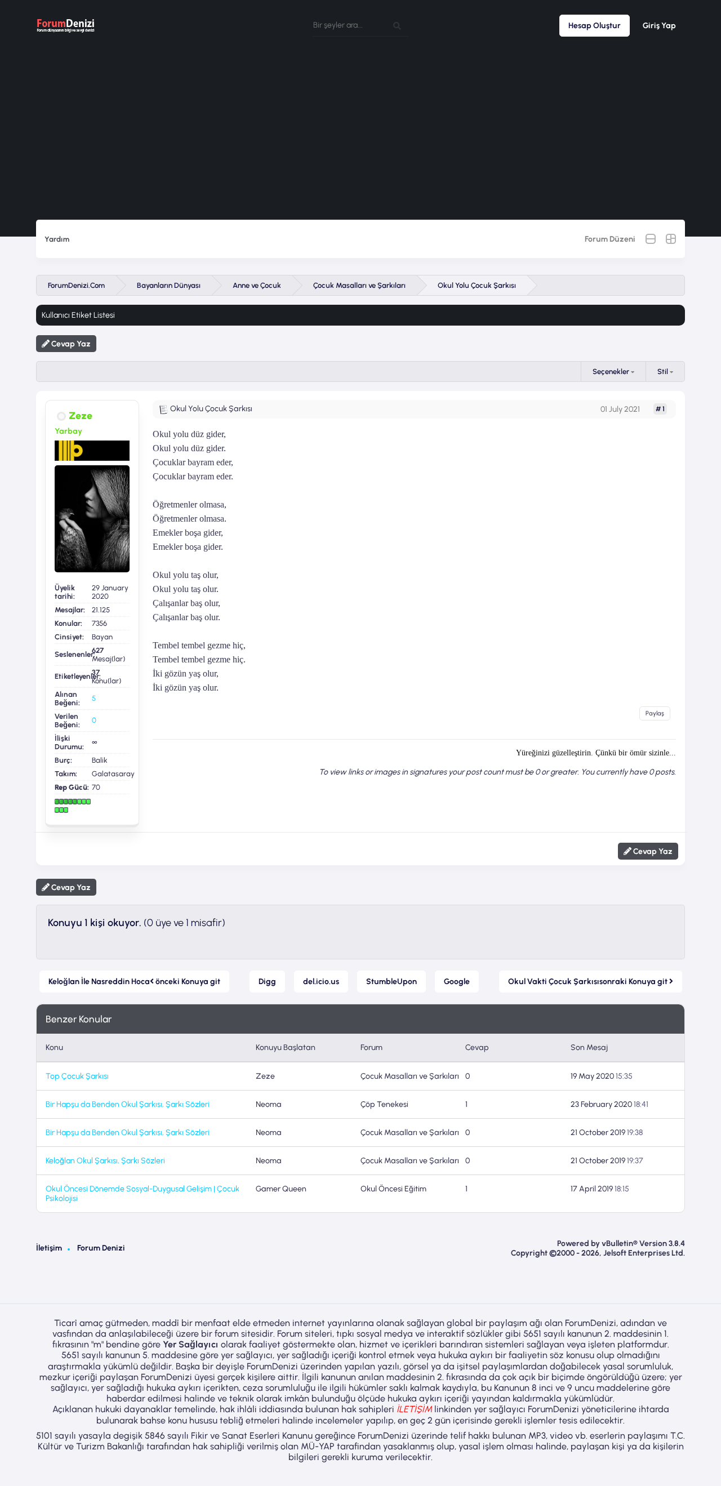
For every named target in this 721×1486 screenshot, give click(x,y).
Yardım (56, 239)
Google (457, 981)
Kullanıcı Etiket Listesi (78, 315)
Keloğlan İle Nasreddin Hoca (134, 981)
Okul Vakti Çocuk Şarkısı (588, 981)
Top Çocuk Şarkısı (77, 1076)
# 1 (660, 409)
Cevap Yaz (70, 344)
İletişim (49, 1248)
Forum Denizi (101, 1248)
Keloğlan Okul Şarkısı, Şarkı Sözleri (105, 1160)
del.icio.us (321, 981)
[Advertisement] (360, 135)
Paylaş (655, 713)
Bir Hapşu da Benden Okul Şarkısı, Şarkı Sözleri (128, 1104)
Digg (267, 981)
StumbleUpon (391, 981)
